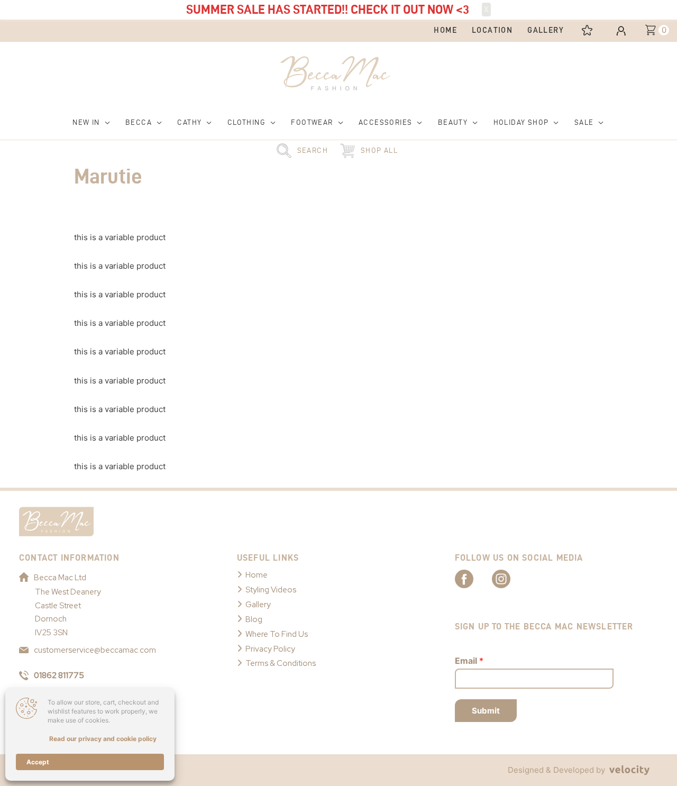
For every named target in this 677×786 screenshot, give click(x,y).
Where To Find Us (276, 634)
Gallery (258, 604)
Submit (486, 711)
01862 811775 (59, 675)
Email (469, 660)
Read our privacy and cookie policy (103, 739)
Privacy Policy (270, 649)
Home (256, 575)
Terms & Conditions (280, 663)
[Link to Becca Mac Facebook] (473, 578)
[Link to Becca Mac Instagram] (510, 578)
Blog (253, 619)
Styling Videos (270, 589)
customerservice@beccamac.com (95, 650)
